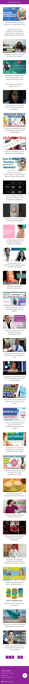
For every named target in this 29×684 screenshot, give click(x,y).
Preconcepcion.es (14, 2)
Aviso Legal (4, 675)
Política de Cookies (6, 677)
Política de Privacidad (7, 673)
